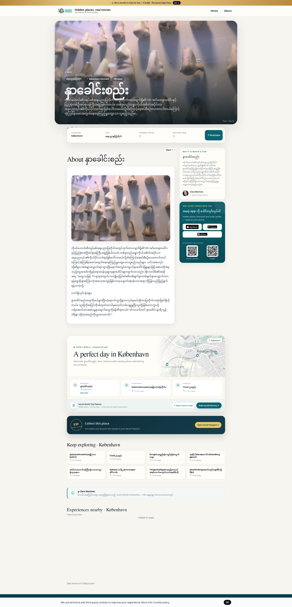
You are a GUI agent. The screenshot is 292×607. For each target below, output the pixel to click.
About (228, 10)
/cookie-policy (161, 602)
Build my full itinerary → (209, 405)
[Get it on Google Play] (212, 227)
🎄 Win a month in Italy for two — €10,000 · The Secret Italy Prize (145, 3)
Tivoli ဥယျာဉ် (189, 387)
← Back (68, 72)
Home (214, 10)
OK (227, 602)
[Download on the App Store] (192, 227)
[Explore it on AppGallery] (202, 234)
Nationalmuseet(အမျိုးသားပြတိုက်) (149, 387)
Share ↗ (169, 150)
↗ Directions (213, 135)
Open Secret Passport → (208, 425)
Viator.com (88, 583)
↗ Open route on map (183, 405)
